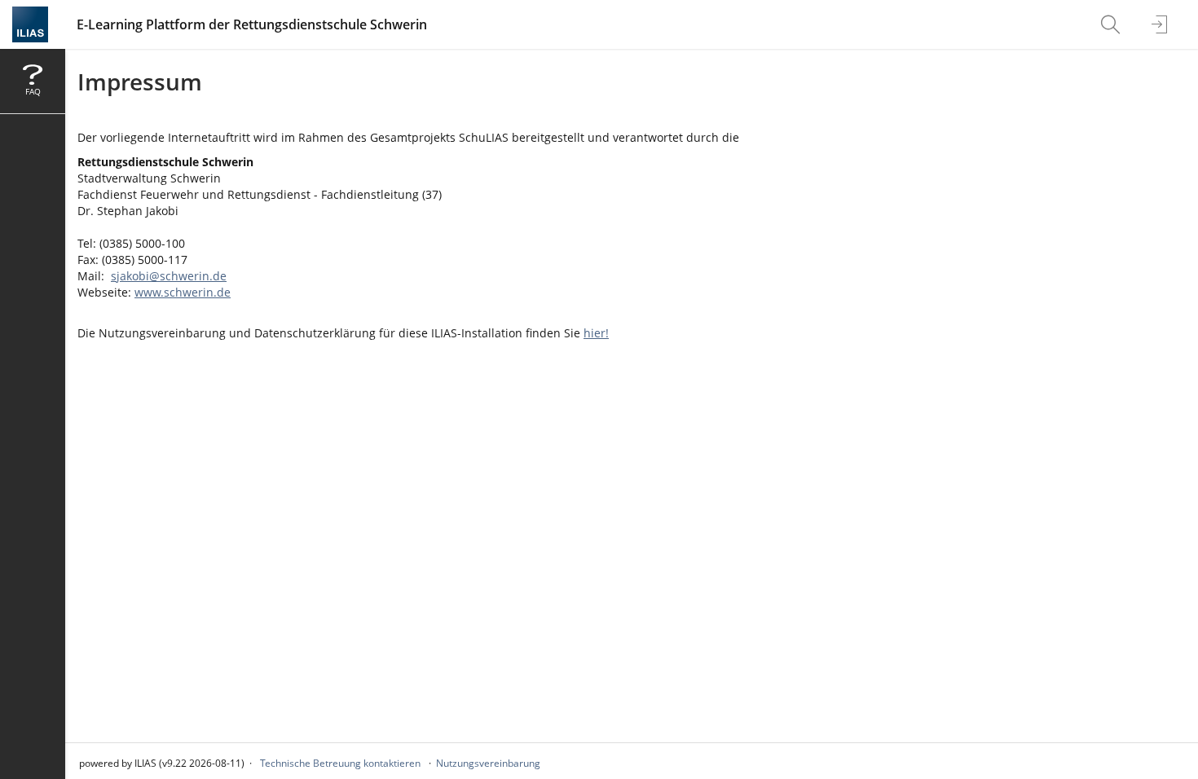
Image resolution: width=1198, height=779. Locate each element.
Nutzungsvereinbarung (488, 763)
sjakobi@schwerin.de (169, 276)
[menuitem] (1112, 24)
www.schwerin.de (182, 292)
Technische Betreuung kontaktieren (340, 763)
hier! (596, 333)
